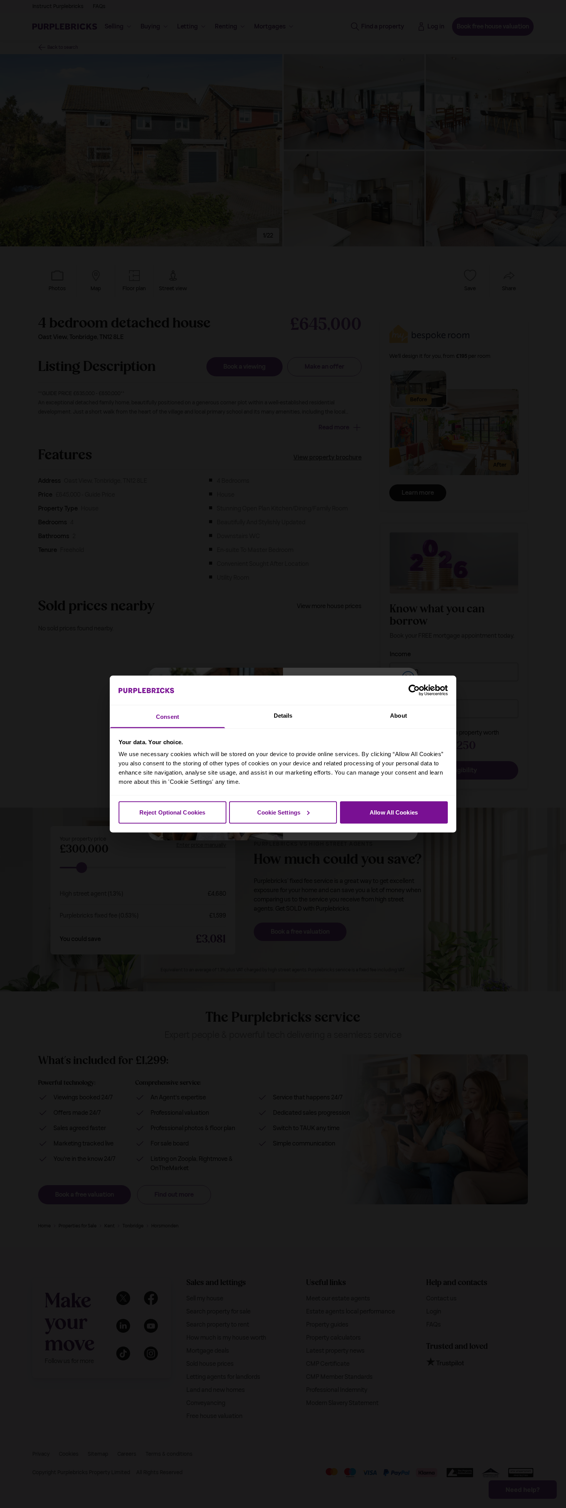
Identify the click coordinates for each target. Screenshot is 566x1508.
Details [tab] (283, 715)
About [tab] (398, 715)
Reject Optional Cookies (172, 812)
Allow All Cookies (394, 812)
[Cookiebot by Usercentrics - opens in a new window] (414, 690)
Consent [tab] (167, 716)
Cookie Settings (279, 812)
